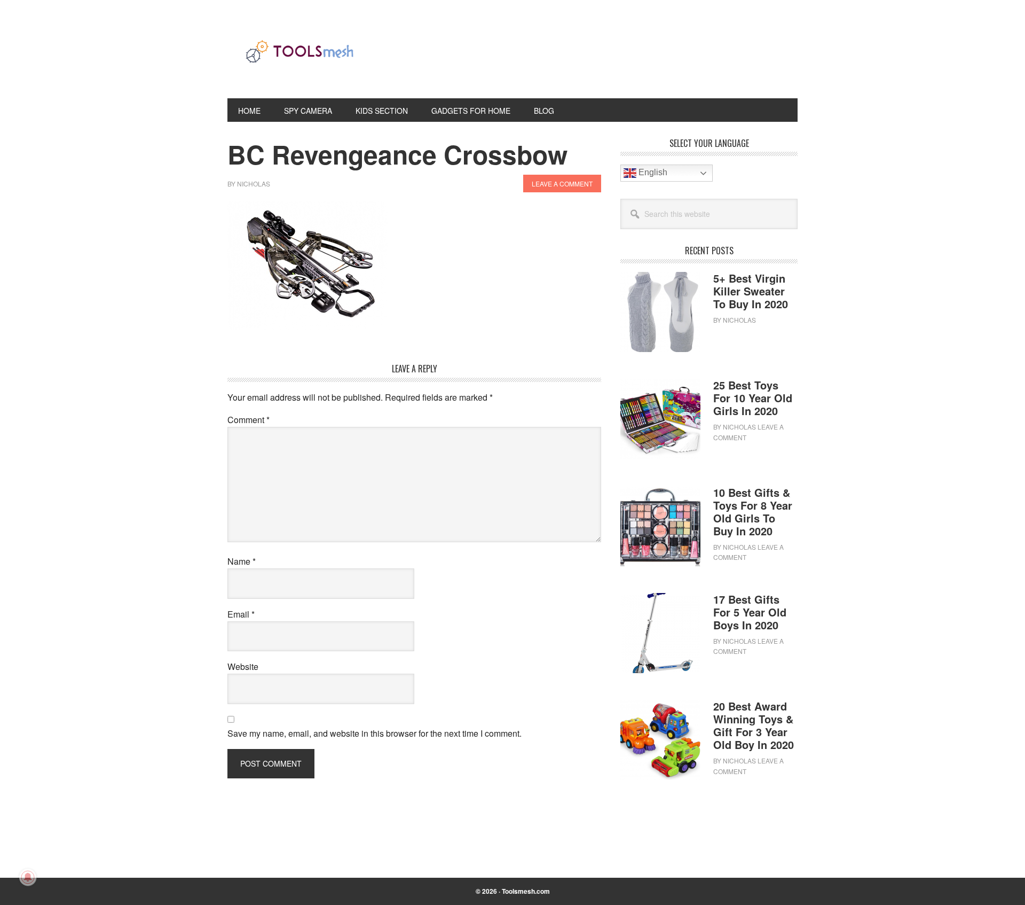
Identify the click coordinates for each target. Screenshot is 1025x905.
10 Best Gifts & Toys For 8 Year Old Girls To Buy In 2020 (752, 512)
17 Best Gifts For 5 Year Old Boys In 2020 (749, 612)
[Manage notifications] (27, 877)
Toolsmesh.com (526, 891)
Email (241, 614)
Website (242, 666)
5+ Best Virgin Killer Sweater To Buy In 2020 (750, 290)
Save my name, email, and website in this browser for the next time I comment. (374, 733)
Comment (248, 420)
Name (241, 561)
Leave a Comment (562, 183)
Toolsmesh (299, 57)
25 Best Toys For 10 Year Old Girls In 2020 (752, 397)
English (651, 172)
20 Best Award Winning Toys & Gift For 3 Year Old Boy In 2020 (753, 725)
